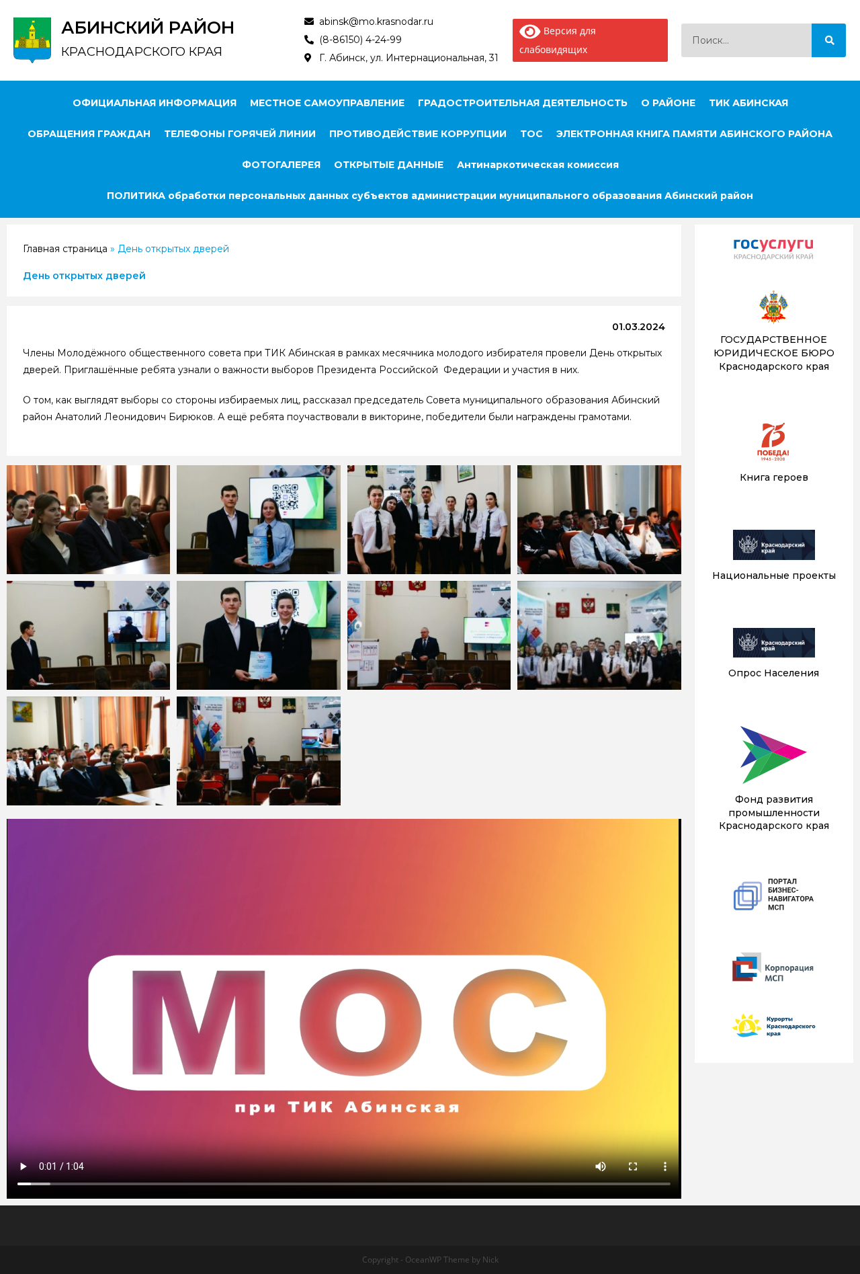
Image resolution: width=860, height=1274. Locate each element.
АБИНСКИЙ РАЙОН (147, 27)
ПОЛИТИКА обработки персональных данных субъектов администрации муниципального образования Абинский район (430, 196)
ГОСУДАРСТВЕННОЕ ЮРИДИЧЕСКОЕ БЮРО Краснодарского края (774, 352)
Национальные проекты (774, 575)
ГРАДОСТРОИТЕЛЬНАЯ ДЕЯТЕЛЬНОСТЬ (523, 103)
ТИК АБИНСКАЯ (748, 103)
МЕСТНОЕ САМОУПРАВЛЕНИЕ (327, 103)
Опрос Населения (773, 673)
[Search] (829, 40)
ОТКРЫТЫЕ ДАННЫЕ (388, 165)
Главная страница (65, 249)
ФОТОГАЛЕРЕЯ (281, 165)
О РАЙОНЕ (668, 103)
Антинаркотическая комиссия (538, 165)
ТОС (531, 134)
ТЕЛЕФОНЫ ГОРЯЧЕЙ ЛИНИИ (240, 134)
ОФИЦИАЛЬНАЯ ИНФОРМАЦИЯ (154, 103)
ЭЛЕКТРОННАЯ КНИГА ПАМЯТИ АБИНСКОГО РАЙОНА (694, 134)
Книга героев (774, 477)
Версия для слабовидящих (557, 40)
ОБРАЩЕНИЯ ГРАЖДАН (89, 134)
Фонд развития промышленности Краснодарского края (774, 812)
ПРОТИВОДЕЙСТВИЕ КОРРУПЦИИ (418, 134)
